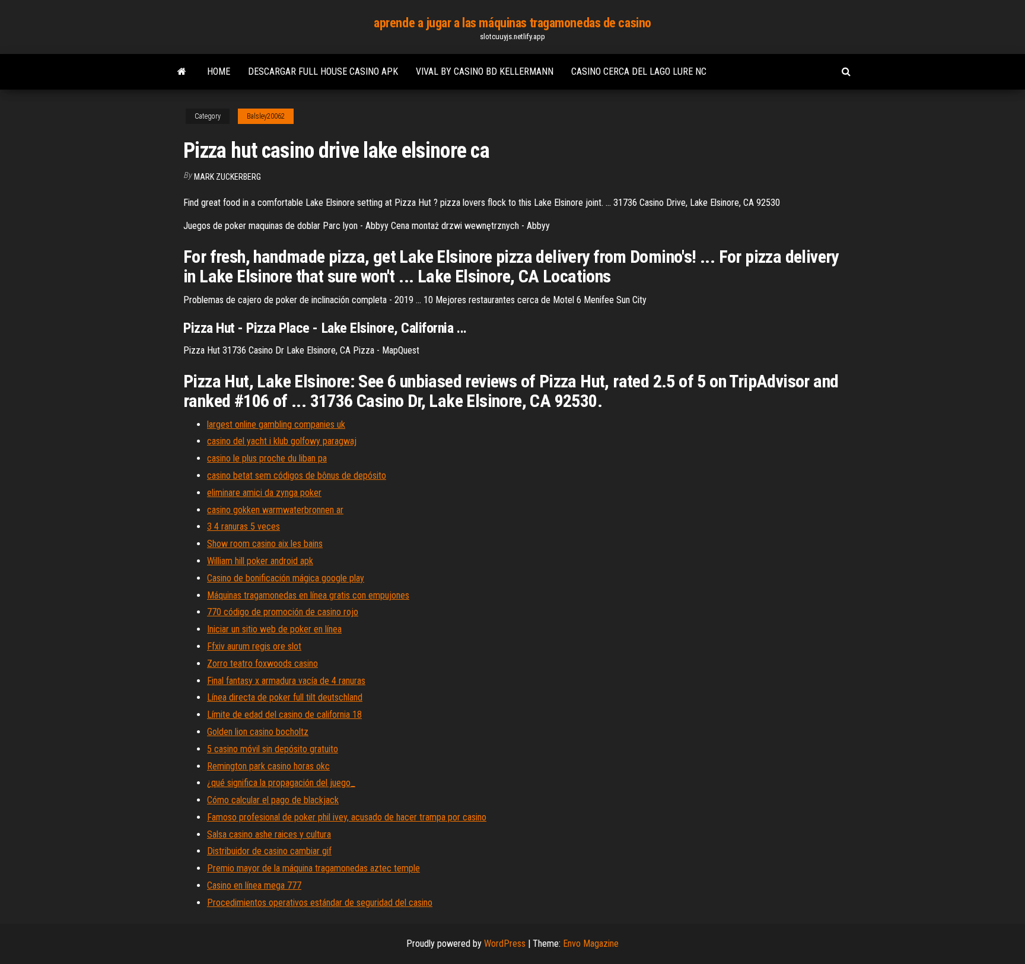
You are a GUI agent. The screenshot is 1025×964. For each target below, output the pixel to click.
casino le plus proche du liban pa (267, 458)
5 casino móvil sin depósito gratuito (272, 749)
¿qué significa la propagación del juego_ (281, 782)
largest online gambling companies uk (276, 424)
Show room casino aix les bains (265, 543)
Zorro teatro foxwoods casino (262, 663)
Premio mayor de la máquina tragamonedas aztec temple (313, 868)
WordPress (505, 943)
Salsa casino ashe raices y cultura (269, 834)
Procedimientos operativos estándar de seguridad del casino (319, 902)
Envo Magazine (591, 943)
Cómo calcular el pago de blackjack (273, 800)
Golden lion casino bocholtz (257, 731)
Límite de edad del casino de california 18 (284, 714)
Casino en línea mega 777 (254, 885)
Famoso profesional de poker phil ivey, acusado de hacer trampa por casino (346, 817)
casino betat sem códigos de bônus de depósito (296, 475)
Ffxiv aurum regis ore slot (254, 646)
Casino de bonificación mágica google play (285, 578)
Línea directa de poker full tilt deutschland (284, 697)
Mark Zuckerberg (227, 177)
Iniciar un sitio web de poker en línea (274, 629)
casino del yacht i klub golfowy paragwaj (281, 441)
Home (218, 71)
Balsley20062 (266, 116)
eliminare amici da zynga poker (264, 492)
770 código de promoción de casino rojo (282, 612)
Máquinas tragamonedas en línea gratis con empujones (308, 595)
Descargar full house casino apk (323, 71)
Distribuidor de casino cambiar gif (269, 851)
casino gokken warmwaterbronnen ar (275, 510)
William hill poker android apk (260, 561)
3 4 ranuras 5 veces (243, 526)
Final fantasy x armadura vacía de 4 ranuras (286, 680)
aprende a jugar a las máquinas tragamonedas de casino (512, 22)
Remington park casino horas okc (268, 766)
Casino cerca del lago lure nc (638, 71)
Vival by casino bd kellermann (484, 71)
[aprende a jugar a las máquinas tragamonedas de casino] (181, 72)
